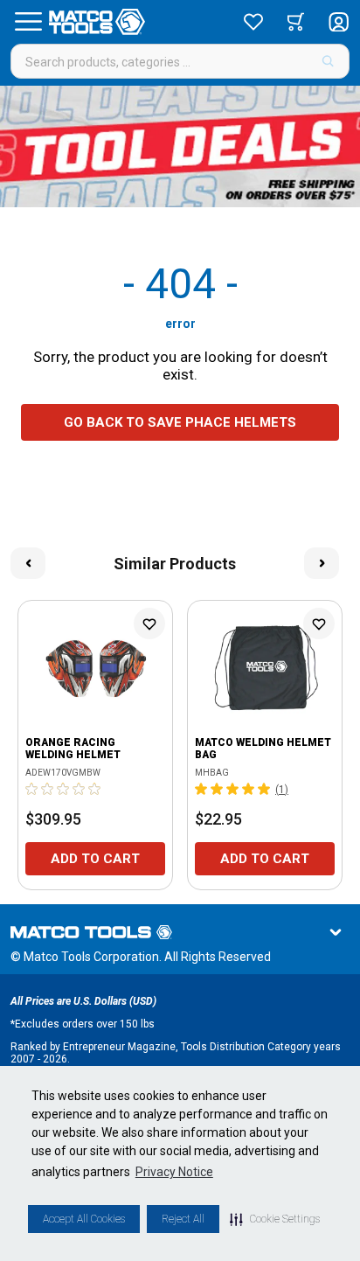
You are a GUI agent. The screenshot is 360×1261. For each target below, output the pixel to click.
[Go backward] (27, 563)
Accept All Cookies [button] (84, 1219)
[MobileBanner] (180, 146)
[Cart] (296, 21)
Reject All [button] (183, 1219)
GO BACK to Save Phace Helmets (180, 422)
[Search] (328, 61)
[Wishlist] (253, 21)
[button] (274, 1219)
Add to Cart (95, 859)
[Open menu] (27, 21)
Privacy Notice (174, 1172)
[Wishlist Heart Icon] (149, 623)
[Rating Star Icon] (32, 789)
